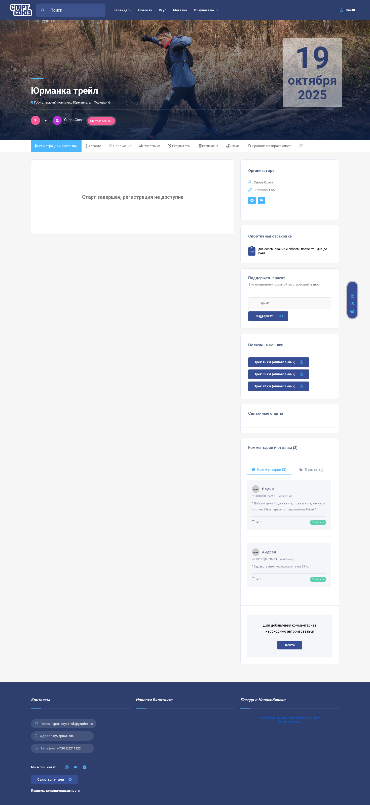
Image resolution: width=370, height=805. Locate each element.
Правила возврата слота (271, 146)
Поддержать (264, 316)
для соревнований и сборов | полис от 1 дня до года (292, 250)
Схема (235, 146)
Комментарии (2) (271, 469)
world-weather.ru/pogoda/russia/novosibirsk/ (290, 717)
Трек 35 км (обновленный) (274, 374)
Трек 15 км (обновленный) (274, 362)
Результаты (181, 146)
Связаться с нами (50, 779)
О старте (94, 146)
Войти (290, 645)
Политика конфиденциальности (55, 790)
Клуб (162, 10)
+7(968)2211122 (69, 748)
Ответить (318, 522)
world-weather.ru (289, 722)
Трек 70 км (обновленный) (274, 386)
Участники (152, 146)
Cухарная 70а (63, 736)
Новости (145, 10)
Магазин (180, 10)
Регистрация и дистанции (58, 146)
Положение (122, 146)
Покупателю (204, 10)
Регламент (210, 146)
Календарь (123, 10)
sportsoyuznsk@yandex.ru (72, 724)
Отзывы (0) (314, 469)
